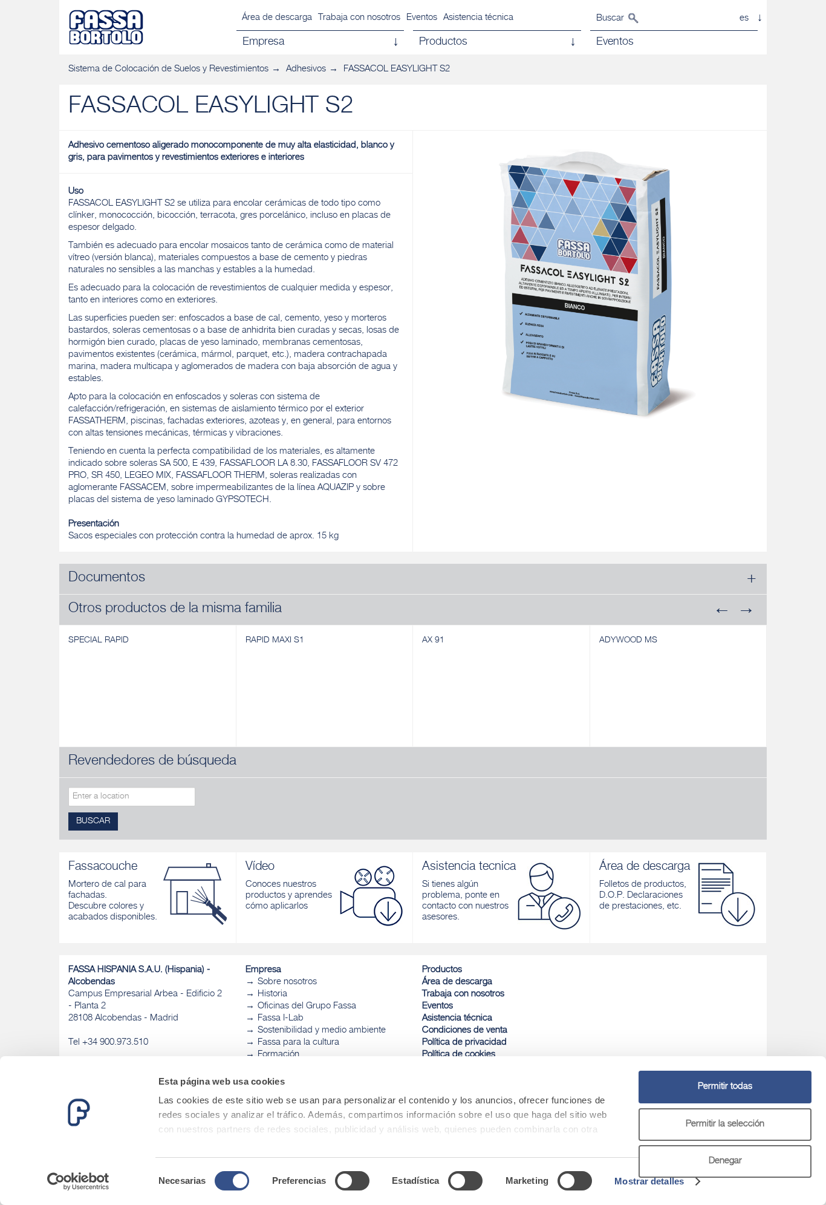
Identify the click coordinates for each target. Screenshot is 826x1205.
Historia (272, 994)
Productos (442, 970)
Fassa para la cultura (298, 1042)
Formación (278, 1054)
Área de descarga (277, 17)
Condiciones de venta (464, 1030)
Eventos (421, 17)
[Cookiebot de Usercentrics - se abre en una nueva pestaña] (78, 1181)
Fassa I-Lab (281, 1018)
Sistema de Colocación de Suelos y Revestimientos (168, 69)
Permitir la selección (725, 1124)
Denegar (725, 1161)
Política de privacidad (464, 1042)
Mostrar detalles (649, 1181)
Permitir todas (725, 1086)
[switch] (352, 1180)
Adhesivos (306, 69)
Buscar (610, 18)
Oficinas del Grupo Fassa (307, 1006)
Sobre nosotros (287, 982)
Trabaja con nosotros (359, 17)
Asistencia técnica (478, 17)
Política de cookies (458, 1054)
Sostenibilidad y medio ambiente (322, 1030)
